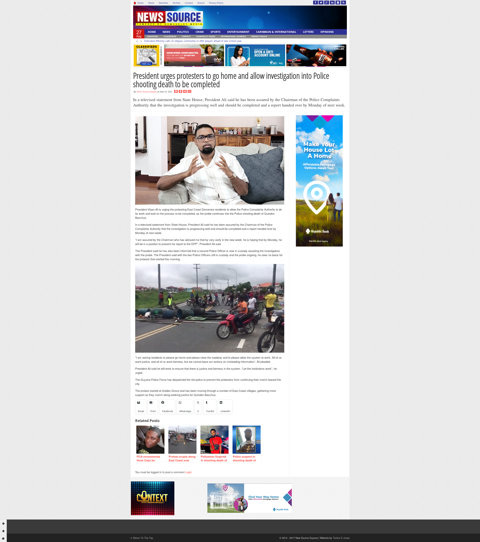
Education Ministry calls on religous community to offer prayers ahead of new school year (193, 41)
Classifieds (170, 36)
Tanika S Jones (341, 538)
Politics (183, 32)
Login (188, 472)
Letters (308, 32)
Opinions (327, 32)
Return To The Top (141, 538)
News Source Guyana (146, 91)
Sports (215, 32)
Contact (189, 3)
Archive (176, 3)
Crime (200, 32)
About (151, 3)
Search (201, 3)
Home (140, 3)
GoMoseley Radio (205, 36)
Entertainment (238, 32)
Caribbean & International (276, 32)
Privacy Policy (216, 3)
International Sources (233, 36)
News (166, 32)
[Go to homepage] (3, 538)
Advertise (163, 3)
